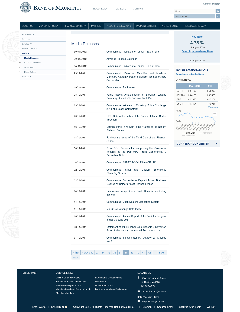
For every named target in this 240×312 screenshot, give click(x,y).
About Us (27, 25)
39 (132, 252)
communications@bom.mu (153, 291)
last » (76, 257)
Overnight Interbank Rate (197, 51)
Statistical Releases (32, 62)
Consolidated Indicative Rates (190, 74)
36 (114, 252)
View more (213, 107)
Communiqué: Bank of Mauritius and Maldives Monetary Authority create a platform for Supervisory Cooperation (136, 76)
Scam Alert (29, 67)
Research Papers (29, 48)
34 (103, 252)
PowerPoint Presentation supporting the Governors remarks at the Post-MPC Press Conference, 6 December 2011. (136, 151)
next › (162, 252)
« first (76, 252)
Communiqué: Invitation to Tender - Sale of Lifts (133, 51)
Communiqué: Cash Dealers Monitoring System (132, 201)
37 (120, 252)
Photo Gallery (30, 71)
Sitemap (147, 306)
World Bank (100, 281)
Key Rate (197, 36)
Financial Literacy (195, 25)
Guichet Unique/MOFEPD (68, 277)
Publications (27, 34)
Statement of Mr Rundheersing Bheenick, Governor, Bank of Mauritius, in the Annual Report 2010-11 (136, 228)
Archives (25, 76)
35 (108, 252)
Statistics (25, 43)
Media (24, 53)
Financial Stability (75, 25)
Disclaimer (29, 272)
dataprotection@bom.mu (152, 301)
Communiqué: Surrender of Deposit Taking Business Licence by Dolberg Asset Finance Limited (136, 182)
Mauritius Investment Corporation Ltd (73, 289)
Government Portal (104, 285)
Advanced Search (211, 3)
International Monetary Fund (108, 277)
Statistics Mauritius (65, 292)
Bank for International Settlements (111, 289)
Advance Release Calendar (121, 58)
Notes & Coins (170, 25)
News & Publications (119, 25)
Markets (96, 25)
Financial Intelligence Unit (68, 285)
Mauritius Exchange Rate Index (123, 209)
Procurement (100, 8)
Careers (121, 8)
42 (149, 252)
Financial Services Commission (71, 281)
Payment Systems (146, 25)
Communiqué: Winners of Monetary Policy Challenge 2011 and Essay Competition (136, 106)
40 (137, 252)
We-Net (211, 306)
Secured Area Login (190, 306)
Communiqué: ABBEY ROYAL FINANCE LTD (131, 162)
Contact (138, 8)
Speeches (26, 39)
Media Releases (31, 58)
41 (143, 252)
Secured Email (165, 306)
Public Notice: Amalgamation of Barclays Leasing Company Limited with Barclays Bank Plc (136, 96)
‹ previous (87, 252)
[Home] (51, 7)
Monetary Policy (49, 25)
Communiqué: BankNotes (120, 87)
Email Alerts (39, 306)
